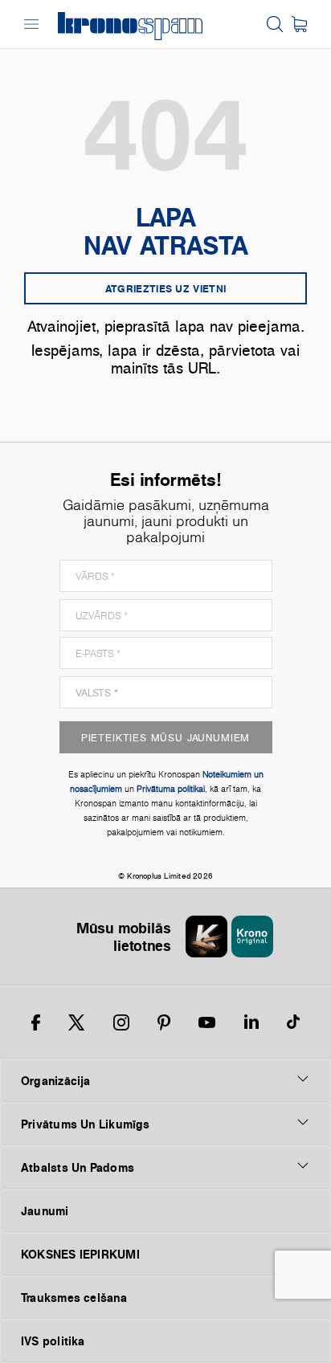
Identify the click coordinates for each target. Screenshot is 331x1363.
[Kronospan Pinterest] (163, 1022)
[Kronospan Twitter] (76, 1022)
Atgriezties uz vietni (165, 288)
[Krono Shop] (299, 24)
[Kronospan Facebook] (35, 1022)
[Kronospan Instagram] (121, 1022)
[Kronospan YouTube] (206, 1022)
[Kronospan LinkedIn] (251, 1022)
